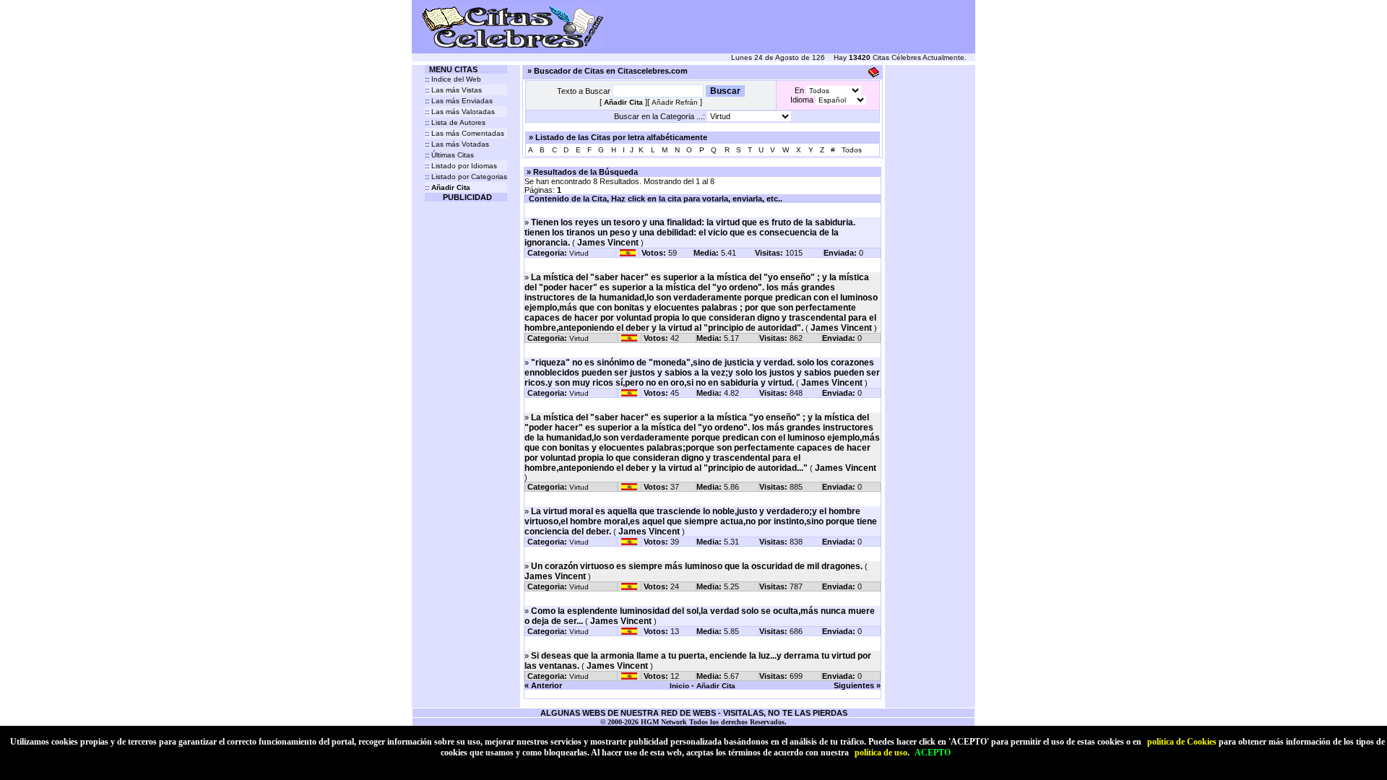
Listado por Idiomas (461, 166)
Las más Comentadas (464, 133)
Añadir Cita (715, 686)
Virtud (579, 253)
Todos (852, 150)
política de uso (881, 753)
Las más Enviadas (459, 101)
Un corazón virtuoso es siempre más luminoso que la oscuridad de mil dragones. (697, 566)
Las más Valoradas (460, 112)
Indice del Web (453, 79)
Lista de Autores (455, 122)
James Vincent (608, 243)
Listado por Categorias (466, 177)
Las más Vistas (453, 90)
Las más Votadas (457, 144)
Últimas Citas (449, 155)
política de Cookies (1182, 742)
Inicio (679, 686)
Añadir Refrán (675, 102)
